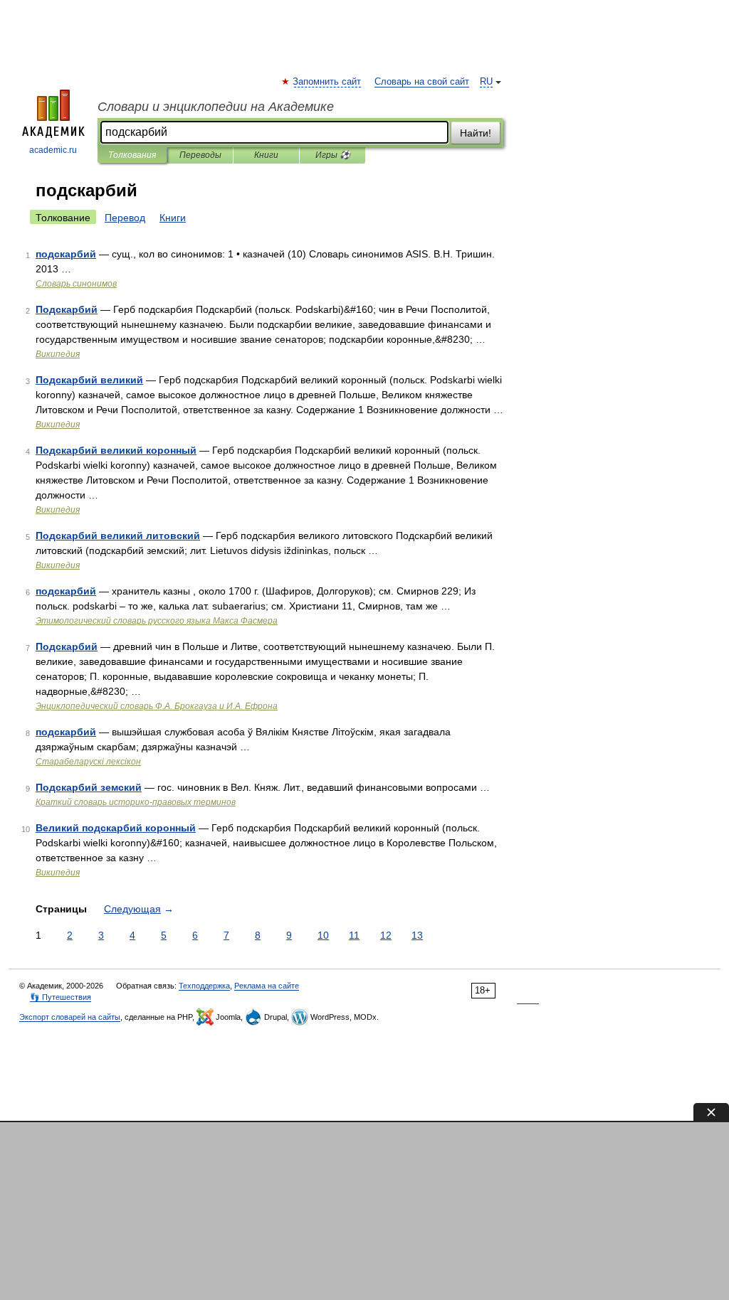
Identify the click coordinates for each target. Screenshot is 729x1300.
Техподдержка (204, 985)
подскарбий (66, 254)
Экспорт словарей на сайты (69, 1017)
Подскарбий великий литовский (118, 535)
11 (354, 935)
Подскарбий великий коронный (116, 450)
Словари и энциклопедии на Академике (216, 107)
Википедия (58, 354)
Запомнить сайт (327, 82)
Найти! (475, 133)
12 (386, 935)
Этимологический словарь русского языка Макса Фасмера (157, 621)
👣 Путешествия (60, 997)
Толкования (132, 155)
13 (417, 935)
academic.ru (53, 150)
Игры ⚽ (332, 155)
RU (486, 82)
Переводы (200, 155)
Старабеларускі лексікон (88, 762)
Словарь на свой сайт (421, 82)
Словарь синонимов (76, 284)
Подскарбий (67, 309)
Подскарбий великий (89, 379)
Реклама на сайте (266, 985)
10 (323, 935)
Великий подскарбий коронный (116, 827)
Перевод (125, 217)
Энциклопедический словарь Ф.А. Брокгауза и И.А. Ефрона (157, 706)
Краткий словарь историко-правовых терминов (136, 802)
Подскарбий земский (89, 787)
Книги (266, 155)
